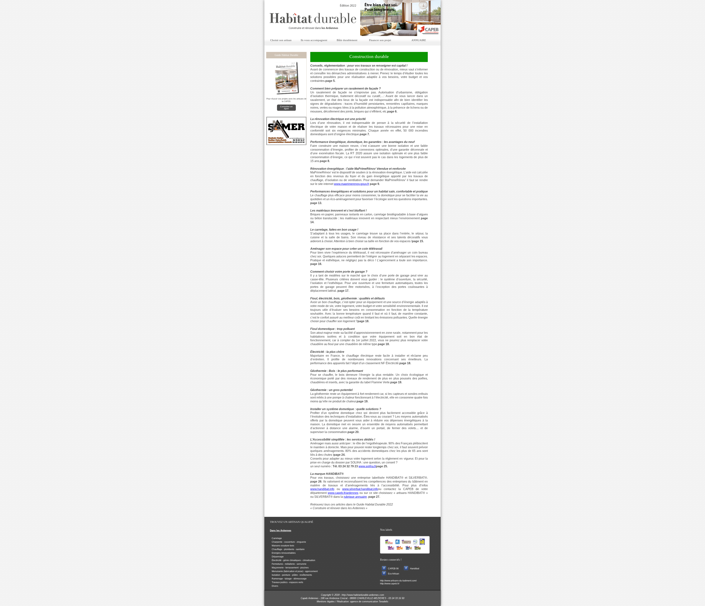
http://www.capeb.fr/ (389, 583)
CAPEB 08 (393, 568)
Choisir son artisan (281, 40)
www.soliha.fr (367, 466)
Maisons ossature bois (282, 545)
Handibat (414, 568)
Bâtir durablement (347, 40)
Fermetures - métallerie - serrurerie (288, 564)
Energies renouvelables (283, 553)
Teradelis (383, 601)
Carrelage (276, 538)
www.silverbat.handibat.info (360, 489)
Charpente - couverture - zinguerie (288, 542)
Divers (274, 586)
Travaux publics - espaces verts (286, 582)
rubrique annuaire (355, 496)
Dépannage (277, 556)
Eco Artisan (393, 573)
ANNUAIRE (418, 40)
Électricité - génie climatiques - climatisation (292, 560)
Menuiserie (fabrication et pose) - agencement (294, 571)
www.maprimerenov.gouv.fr (351, 183)
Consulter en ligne (286, 107)
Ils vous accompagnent (314, 40)
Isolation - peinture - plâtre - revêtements (291, 575)
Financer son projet (380, 40)
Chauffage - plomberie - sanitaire (287, 549)
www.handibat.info (322, 489)
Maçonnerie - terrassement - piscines (289, 567)
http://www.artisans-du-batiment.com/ (398, 580)
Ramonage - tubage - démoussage (288, 578)
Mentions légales (326, 601)
